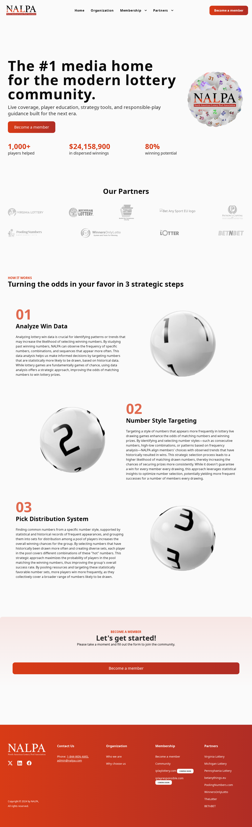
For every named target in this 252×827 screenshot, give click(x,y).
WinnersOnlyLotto (216, 792)
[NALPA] (21, 10)
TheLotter (210, 799)
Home (79, 10)
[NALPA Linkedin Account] (19, 763)
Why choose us (116, 763)
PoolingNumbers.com (218, 785)
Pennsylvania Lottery (218, 771)
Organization (102, 10)
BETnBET (210, 806)
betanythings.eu (215, 778)
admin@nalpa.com (69, 760)
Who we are (114, 756)
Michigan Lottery (215, 763)
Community (162, 763)
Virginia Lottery (214, 756)
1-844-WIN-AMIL (78, 756)
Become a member (228, 10)
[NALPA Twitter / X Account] (10, 763)
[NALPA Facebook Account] (29, 763)
